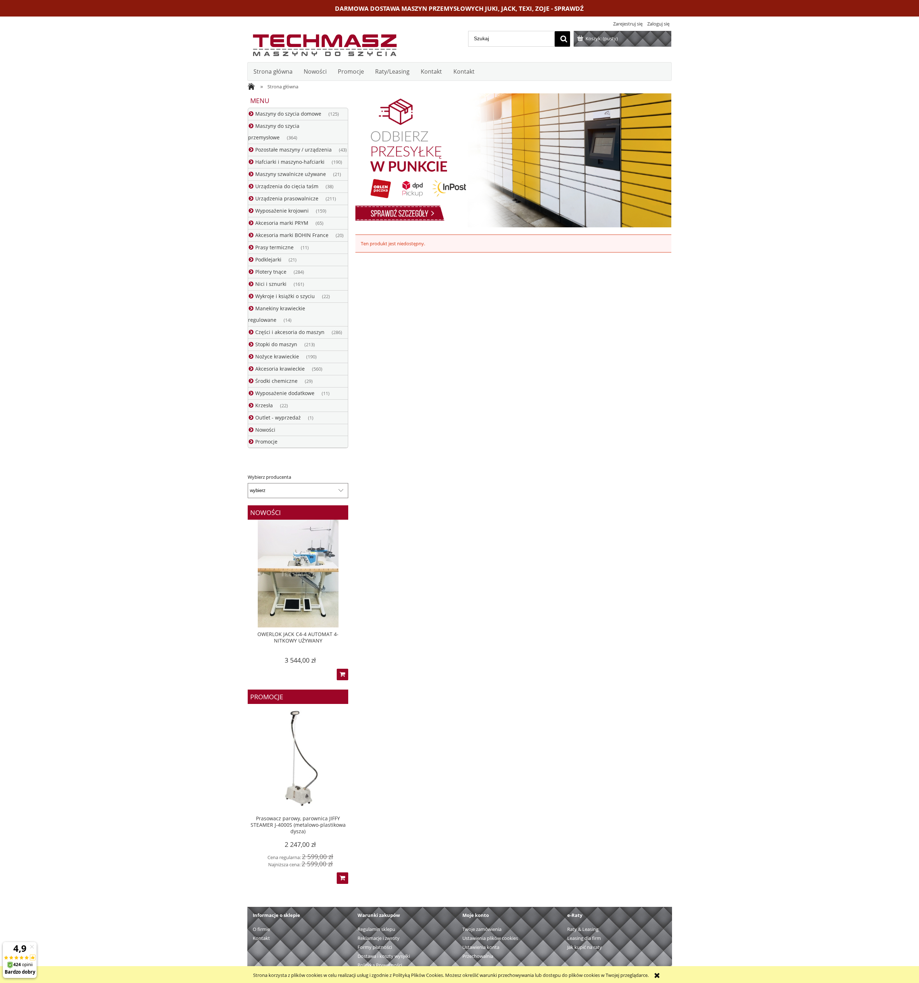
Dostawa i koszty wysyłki (384, 956)
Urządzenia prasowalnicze (286, 198)
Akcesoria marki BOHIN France (291, 235)
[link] (513, 160)
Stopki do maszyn (276, 344)
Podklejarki (268, 259)
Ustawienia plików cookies (490, 938)
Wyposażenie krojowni (282, 210)
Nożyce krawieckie (277, 356)
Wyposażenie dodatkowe (284, 393)
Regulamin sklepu (376, 929)
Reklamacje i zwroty (379, 938)
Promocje (266, 441)
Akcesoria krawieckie (280, 368)
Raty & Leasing (582, 929)
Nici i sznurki (270, 283)
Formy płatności (375, 947)
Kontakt (261, 938)
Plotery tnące (270, 271)
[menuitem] (273, 71)
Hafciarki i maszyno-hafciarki (290, 161)
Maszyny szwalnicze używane (290, 174)
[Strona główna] (324, 43)
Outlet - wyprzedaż (278, 417)
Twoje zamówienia (482, 929)
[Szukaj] (562, 39)
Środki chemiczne (276, 380)
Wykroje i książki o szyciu (285, 296)
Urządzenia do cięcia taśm (286, 186)
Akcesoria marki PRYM (281, 222)
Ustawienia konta (480, 947)
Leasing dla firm (584, 938)
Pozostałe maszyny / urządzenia (293, 149)
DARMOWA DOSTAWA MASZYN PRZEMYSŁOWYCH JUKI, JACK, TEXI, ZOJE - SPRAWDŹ (459, 8)
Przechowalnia (477, 956)
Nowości (265, 429)
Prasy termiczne (274, 247)
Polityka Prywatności (380, 965)
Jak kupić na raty (584, 947)
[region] (513, 160)
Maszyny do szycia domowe (288, 113)
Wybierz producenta (269, 476)
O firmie (261, 929)
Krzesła (264, 405)
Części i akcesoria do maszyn (290, 332)
